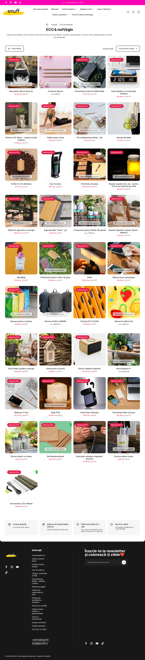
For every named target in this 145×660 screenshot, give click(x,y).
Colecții (54, 25)
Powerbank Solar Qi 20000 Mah (89, 91)
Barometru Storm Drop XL (21, 91)
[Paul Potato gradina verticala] (21, 349)
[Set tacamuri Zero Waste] (21, 484)
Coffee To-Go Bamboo (21, 184)
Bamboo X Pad (21, 412)
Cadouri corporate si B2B (39, 574)
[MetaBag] (21, 258)
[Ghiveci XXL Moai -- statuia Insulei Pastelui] (21, 118)
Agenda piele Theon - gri (55, 230)
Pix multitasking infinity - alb (89, 137)
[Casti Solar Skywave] (89, 393)
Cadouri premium (39, 622)
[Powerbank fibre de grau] (124, 393)
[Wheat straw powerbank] (124, 258)
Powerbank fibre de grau (123, 412)
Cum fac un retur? (39, 629)
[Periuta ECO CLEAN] (89, 302)
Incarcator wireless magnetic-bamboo (89, 457)
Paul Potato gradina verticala (21, 368)
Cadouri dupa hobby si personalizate (37, 611)
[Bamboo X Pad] (21, 393)
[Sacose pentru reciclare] (21, 302)
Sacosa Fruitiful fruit (124, 321)
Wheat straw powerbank (124, 277)
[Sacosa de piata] (124, 118)
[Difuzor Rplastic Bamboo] (89, 349)
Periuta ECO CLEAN (90, 321)
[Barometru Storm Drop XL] (21, 72)
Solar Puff (55, 412)
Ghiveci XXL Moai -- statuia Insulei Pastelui (21, 138)
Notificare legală (38, 587)
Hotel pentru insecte (55, 368)
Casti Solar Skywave (89, 412)
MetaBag (21, 277)
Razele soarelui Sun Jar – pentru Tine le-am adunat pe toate (124, 185)
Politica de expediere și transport (37, 600)
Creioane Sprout (55, 91)
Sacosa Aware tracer (123, 456)
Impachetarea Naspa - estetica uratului (38, 581)
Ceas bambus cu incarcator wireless (123, 92)
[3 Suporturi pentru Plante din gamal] (89, 211)
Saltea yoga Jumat (55, 137)
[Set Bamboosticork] (55, 437)
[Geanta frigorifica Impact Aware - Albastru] (124, 211)
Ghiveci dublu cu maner (21, 456)
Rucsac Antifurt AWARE (55, 321)
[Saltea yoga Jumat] (55, 118)
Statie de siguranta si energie (21, 230)
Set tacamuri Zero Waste (21, 503)
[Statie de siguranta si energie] (21, 211)
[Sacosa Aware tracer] (124, 437)
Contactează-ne (38, 555)
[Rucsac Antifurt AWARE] (55, 302)
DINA (89, 277)
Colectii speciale (38, 626)
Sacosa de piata (124, 137)
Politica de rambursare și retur (37, 592)
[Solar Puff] (55, 393)
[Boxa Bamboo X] (124, 349)
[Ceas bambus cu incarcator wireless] (124, 72)
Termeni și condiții (39, 606)
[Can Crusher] (55, 165)
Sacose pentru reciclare (21, 321)
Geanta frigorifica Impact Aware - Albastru (124, 231)
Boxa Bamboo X (123, 368)
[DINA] (89, 258)
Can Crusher (55, 184)
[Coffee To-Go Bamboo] (21, 165)
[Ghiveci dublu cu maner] (21, 437)
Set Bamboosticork (55, 456)
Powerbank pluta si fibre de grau (55, 277)
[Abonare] (124, 562)
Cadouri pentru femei (38, 560)
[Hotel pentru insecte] (55, 349)
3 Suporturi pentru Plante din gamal (89, 230)
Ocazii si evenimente (36, 618)
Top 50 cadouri (38, 570)
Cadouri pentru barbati (38, 565)
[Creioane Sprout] (55, 72)
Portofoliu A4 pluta (89, 184)
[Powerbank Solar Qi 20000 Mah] (89, 72)
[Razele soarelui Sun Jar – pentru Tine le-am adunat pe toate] (124, 165)
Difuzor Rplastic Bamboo (89, 368)
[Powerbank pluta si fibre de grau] (55, 258)
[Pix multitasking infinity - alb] (89, 118)
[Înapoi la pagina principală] (47, 25)
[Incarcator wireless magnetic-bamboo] (89, 437)
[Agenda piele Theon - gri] (55, 211)
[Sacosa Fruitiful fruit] (124, 302)
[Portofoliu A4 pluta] (89, 165)
